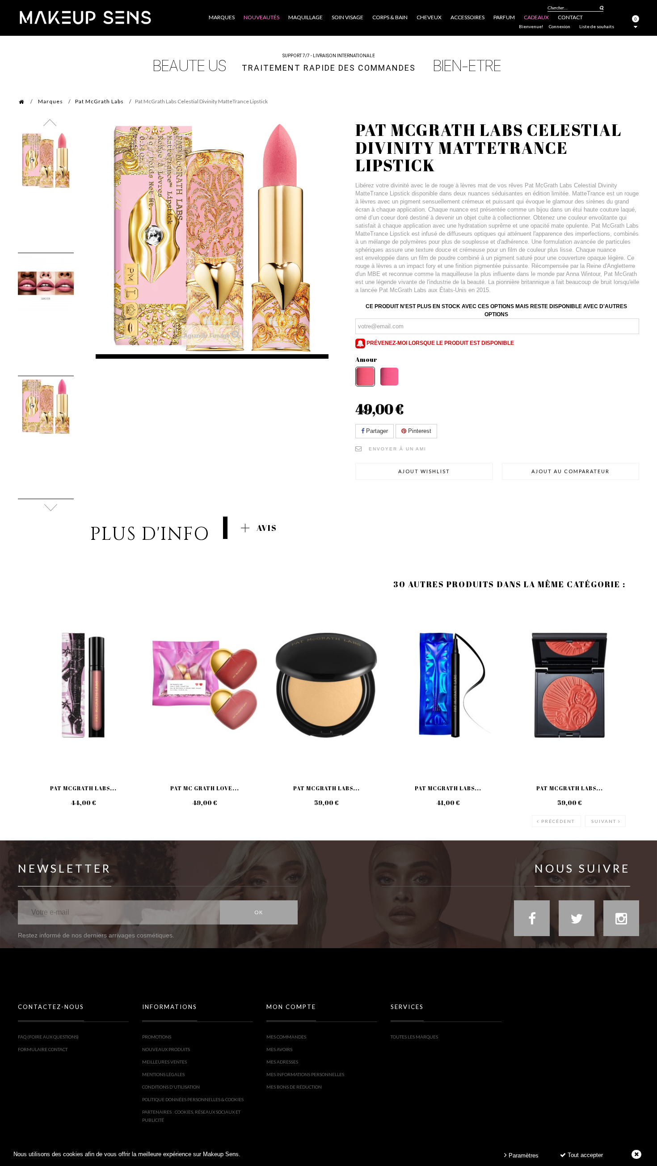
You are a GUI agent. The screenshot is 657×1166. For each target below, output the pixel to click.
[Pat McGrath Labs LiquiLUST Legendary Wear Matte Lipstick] (83, 685)
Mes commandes (286, 1036)
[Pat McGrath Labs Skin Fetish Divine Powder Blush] (569, 685)
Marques (50, 101)
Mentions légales (163, 1074)
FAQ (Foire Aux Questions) (48, 1036)
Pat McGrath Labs (99, 101)
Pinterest (418, 431)
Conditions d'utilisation (171, 1087)
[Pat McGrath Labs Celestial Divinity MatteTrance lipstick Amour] (46, 160)
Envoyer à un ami (397, 448)
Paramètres (523, 1155)
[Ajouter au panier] (35, 637)
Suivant (603, 821)
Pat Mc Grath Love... (204, 788)
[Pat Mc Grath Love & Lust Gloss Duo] (204, 685)
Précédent (558, 821)
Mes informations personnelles (305, 1074)
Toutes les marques (414, 1036)
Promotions (156, 1036)
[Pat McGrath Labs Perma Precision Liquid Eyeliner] (448, 685)
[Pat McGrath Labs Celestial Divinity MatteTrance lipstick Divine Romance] (46, 406)
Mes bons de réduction (294, 1087)
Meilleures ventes (164, 1061)
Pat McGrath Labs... (83, 788)
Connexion (559, 26)
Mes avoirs (279, 1049)
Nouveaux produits (166, 1049)
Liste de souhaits (596, 26)
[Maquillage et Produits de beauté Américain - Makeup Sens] (85, 16)
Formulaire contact (42, 1049)
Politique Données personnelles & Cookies (193, 1099)
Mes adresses (282, 1061)
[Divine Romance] (389, 377)
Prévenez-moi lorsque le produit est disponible (439, 343)
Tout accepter (584, 1155)
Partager (376, 431)
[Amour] (365, 377)
